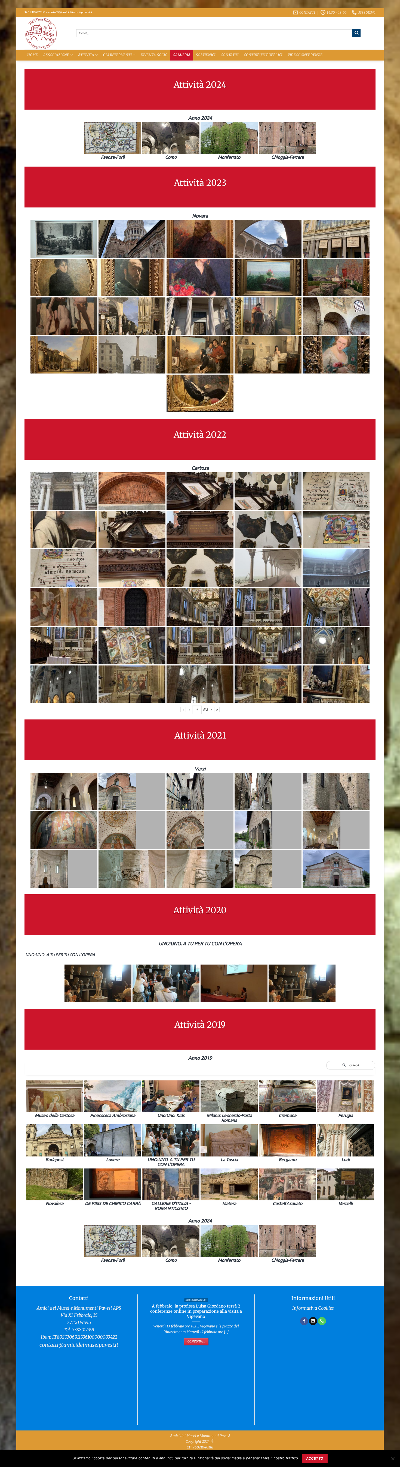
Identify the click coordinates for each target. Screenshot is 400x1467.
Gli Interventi (117, 55)
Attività (86, 55)
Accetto (315, 1458)
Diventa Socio (154, 55)
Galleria (182, 55)
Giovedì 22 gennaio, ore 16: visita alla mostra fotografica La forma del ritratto (196, 1366)
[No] (392, 1460)
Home (32, 55)
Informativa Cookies (313, 1308)
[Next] (245, 1349)
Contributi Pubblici (263, 55)
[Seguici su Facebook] (304, 1321)
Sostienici (206, 55)
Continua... (196, 1394)
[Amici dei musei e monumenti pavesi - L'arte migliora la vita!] (46, 33)
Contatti (229, 55)
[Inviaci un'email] (313, 1321)
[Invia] (356, 33)
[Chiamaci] (322, 1321)
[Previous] (147, 1349)
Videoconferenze (305, 55)
